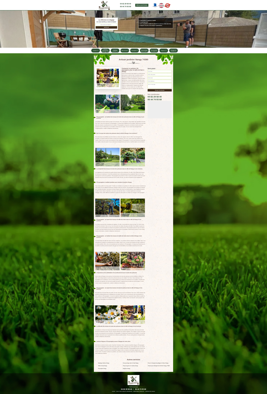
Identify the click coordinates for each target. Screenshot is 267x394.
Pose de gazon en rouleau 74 (154, 51)
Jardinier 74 (95, 50)
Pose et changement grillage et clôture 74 (105, 50)
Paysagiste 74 (134, 50)
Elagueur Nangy (126, 368)
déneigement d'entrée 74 (173, 51)
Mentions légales (139, 391)
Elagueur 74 (163, 50)
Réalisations (141, 5)
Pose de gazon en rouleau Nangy (130, 365)
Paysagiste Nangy (102, 368)
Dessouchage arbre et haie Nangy (130, 363)
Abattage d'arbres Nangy (103, 363)
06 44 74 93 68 (125, 6)
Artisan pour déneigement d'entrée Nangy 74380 (159, 365)
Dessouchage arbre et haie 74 (144, 51)
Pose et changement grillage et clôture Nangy (158, 363)
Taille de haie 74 (124, 50)
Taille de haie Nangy (102, 365)
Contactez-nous (150, 391)
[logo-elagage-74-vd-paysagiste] (104, 5)
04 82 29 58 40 (125, 4)
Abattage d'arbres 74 (115, 51)
